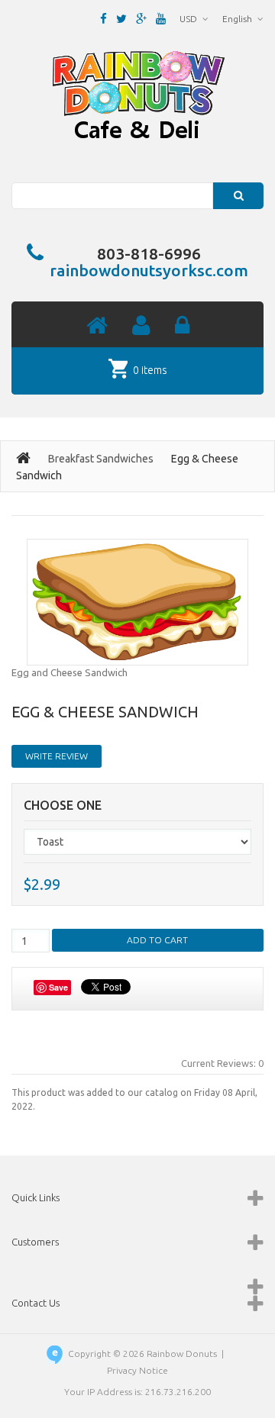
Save (58, 987)
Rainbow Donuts (182, 1353)
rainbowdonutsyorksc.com (149, 270)
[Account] (141, 326)
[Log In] (182, 326)
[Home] (97, 326)
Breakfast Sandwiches (101, 459)
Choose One (63, 805)
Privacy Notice (137, 1370)
